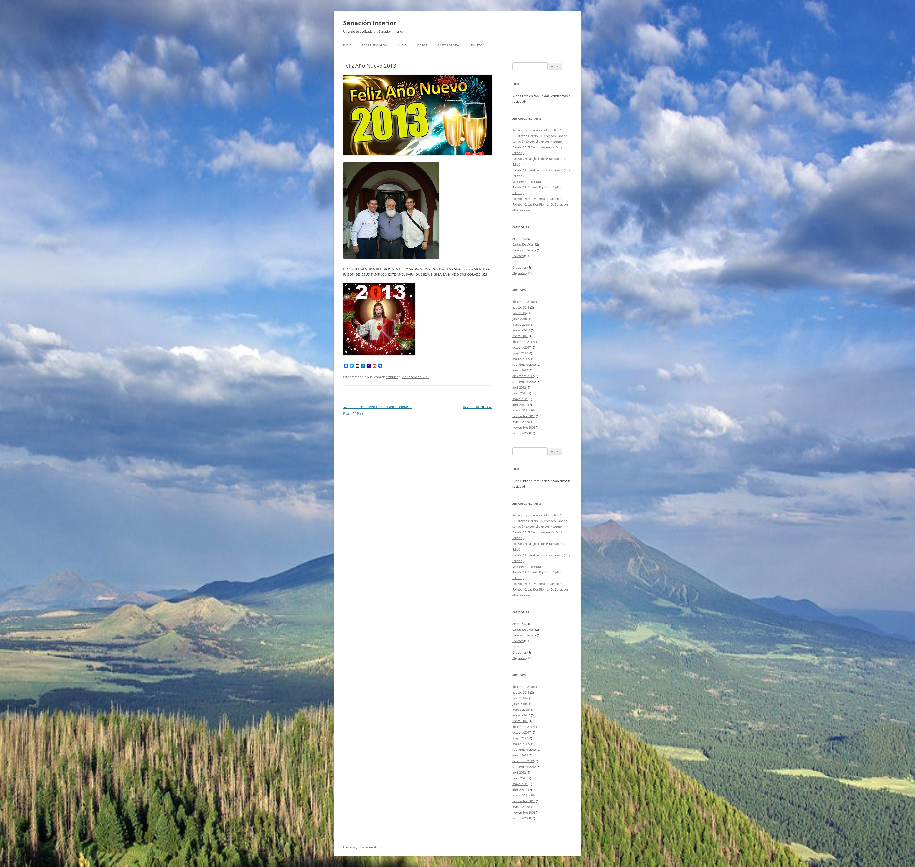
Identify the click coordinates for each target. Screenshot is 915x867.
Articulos (392, 377)
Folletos (477, 45)
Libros (516, 261)
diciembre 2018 (523, 301)
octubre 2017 (521, 347)
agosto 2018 (520, 307)
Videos (422, 45)
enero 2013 (520, 370)
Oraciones (519, 267)
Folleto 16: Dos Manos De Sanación (537, 199)
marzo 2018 (520, 324)
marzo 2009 (520, 422)
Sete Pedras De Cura (526, 181)
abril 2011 (519, 404)
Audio (402, 45)
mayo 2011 (520, 399)
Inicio (347, 45)
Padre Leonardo (374, 45)
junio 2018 (519, 319)
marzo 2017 (520, 359)
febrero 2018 (521, 330)
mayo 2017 (520, 353)
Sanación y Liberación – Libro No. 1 (537, 130)
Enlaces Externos (524, 250)
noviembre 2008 (523, 427)
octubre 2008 (521, 433)
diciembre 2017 (523, 342)
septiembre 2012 (524, 382)
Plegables (519, 273)
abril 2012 (519, 387)
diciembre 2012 (523, 376)
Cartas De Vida (448, 45)
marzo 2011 (520, 410)
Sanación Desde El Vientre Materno (537, 141)
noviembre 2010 (523, 416)
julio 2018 (519, 313)
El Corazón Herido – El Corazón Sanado (539, 136)
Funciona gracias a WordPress (363, 847)
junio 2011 (519, 393)
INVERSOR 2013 (477, 407)
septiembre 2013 (524, 364)
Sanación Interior (369, 23)
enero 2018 (520, 336)
